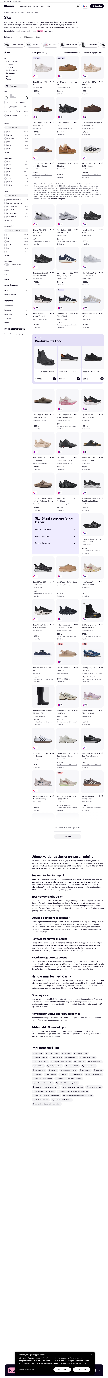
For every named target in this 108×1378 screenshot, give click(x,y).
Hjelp (48, 6)
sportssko (82, 900)
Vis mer (75, 27)
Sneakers (9, 64)
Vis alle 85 (7, 255)
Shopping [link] (14, 13)
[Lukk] (91, 1354)
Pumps (8, 79)
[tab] (8, 37)
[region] (55, 1363)
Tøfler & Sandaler (12, 61)
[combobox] (70, 52)
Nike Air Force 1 (38, 887)
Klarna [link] (6, 13)
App (42, 6)
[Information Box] (46, 53)
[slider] (6, 97)
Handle (35, 6)
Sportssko (9, 67)
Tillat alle (82, 1369)
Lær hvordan (49, 31)
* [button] (42, 175)
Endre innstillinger (27, 1370)
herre (83, 948)
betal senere (84, 988)
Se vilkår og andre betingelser (54, 199)
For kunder (7, 1)
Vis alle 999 (8, 152)
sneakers (55, 863)
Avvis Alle (62, 1369)
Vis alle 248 (8, 221)
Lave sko (9, 76)
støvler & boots (68, 863)
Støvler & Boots (11, 70)
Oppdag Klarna (25, 6)
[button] (85, 6)
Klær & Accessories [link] (26, 13)
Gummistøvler (11, 73)
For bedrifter (17, 1)
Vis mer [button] (68, 837)
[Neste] (101, 45)
